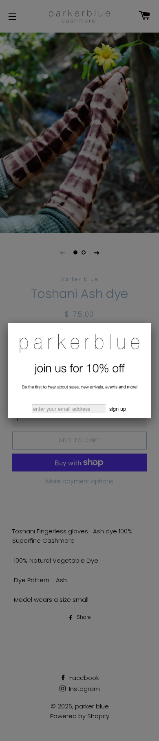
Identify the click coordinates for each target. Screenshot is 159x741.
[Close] (151, 323)
